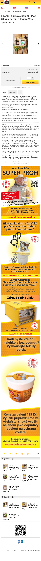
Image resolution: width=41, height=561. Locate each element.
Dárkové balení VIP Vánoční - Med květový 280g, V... (11, 489)
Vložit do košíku (30, 82)
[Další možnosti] (39, 2)
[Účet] (26, 2)
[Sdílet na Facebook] (19, 541)
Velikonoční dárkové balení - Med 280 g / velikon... (11, 478)
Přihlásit (37, 550)
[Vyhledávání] (30, 2)
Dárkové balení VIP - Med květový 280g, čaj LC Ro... (30, 478)
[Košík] (34, 2)
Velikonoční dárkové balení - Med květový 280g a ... (30, 468)
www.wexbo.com (26, 550)
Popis (4, 92)
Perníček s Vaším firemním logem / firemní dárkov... (11, 468)
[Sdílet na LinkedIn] (22, 541)
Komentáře (12, 92)
